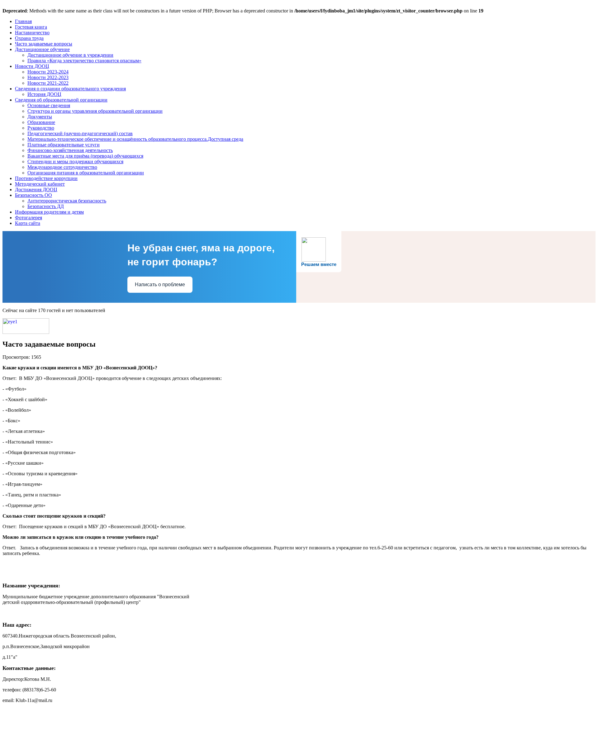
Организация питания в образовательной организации (85, 172)
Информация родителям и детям (49, 212)
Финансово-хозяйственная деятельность (70, 150)
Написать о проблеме (160, 284)
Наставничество (32, 32)
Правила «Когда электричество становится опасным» (84, 60)
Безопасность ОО (33, 195)
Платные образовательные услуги (63, 144)
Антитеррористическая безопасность (66, 200)
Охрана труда (29, 38)
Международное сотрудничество (62, 167)
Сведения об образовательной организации (61, 99)
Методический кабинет (40, 184)
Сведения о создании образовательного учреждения (70, 88)
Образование (41, 122)
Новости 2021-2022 (48, 83)
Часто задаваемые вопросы (43, 43)
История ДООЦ (44, 94)
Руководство (40, 127)
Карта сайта (27, 223)
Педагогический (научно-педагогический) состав (80, 133)
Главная (23, 21)
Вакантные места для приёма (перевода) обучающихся (85, 156)
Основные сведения (48, 105)
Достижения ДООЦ (36, 189)
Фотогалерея (28, 217)
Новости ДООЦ (32, 66)
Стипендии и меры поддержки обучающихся (75, 161)
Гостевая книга (31, 27)
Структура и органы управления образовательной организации (95, 111)
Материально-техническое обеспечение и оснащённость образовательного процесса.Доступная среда (135, 139)
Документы (39, 116)
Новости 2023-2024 (48, 71)
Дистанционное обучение (42, 49)
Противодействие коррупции (46, 178)
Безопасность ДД (45, 206)
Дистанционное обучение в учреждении (70, 55)
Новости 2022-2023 (48, 77)
